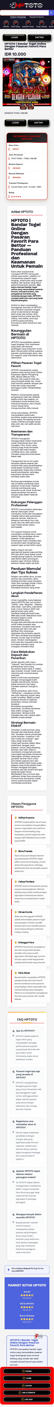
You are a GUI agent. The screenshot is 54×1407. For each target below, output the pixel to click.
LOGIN (14, 37)
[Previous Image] (5, 82)
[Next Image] (49, 82)
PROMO (29, 1371)
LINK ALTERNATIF (28, 1392)
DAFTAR (39, 37)
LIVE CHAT (29, 1399)
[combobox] (24, 12)
